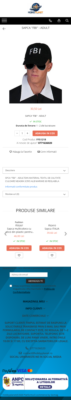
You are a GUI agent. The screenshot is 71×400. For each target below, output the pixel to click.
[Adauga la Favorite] (19, 255)
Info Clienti (34, 308)
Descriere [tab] (10, 170)
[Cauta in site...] (67, 20)
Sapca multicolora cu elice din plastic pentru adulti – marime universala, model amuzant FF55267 (19, 230)
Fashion (19, 222)
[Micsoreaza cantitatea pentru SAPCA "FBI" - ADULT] (17, 133)
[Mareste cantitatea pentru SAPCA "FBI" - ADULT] (27, 133)
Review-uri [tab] (12, 194)
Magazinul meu (34, 301)
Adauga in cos (45, 133)
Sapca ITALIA (52, 228)
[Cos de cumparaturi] (59, 20)
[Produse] (5, 21)
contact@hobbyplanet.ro (37, 353)
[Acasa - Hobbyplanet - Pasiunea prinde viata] (35, 9)
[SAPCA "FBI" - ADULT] (35, 69)
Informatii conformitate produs (21, 186)
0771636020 (37, 348)
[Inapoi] (2, 28)
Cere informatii (48, 151)
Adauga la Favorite (22, 151)
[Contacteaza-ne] (50, 20)
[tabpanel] (35, 69)
